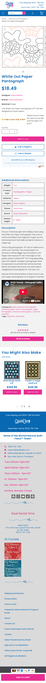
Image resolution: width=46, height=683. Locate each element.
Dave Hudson (17, 95)
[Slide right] (27, 71)
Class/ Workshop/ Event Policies (19, 629)
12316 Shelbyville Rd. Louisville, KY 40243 (24, 453)
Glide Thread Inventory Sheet (17, 640)
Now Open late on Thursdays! (20, 456)
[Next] (29, 406)
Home (4, 19)
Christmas (17, 208)
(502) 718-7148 (14, 446)
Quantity (5, 128)
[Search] (24, 13)
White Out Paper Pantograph (13, 21)
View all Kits (6, 357)
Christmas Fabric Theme (11, 309)
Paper (16, 198)
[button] (41, 13)
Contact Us (9, 623)
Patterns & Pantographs (18, 19)
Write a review (23, 338)
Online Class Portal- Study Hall (18, 650)
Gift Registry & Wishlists (15, 656)
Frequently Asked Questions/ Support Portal (21, 611)
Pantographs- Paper (22, 192)
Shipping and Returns (14, 593)
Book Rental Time (23, 513)
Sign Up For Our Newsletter (16, 645)
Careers (8, 634)
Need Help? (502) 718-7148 (32, 7)
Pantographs (27, 309)
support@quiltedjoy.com (18, 450)
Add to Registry (23, 147)
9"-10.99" (17, 220)
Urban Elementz (15, 99)
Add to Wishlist (23, 153)
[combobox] (15, 13)
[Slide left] (18, 71)
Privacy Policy (10, 599)
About (7, 618)
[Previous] (17, 406)
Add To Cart (23, 677)
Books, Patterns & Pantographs (24, 307)
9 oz (15, 185)
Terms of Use (10, 604)
